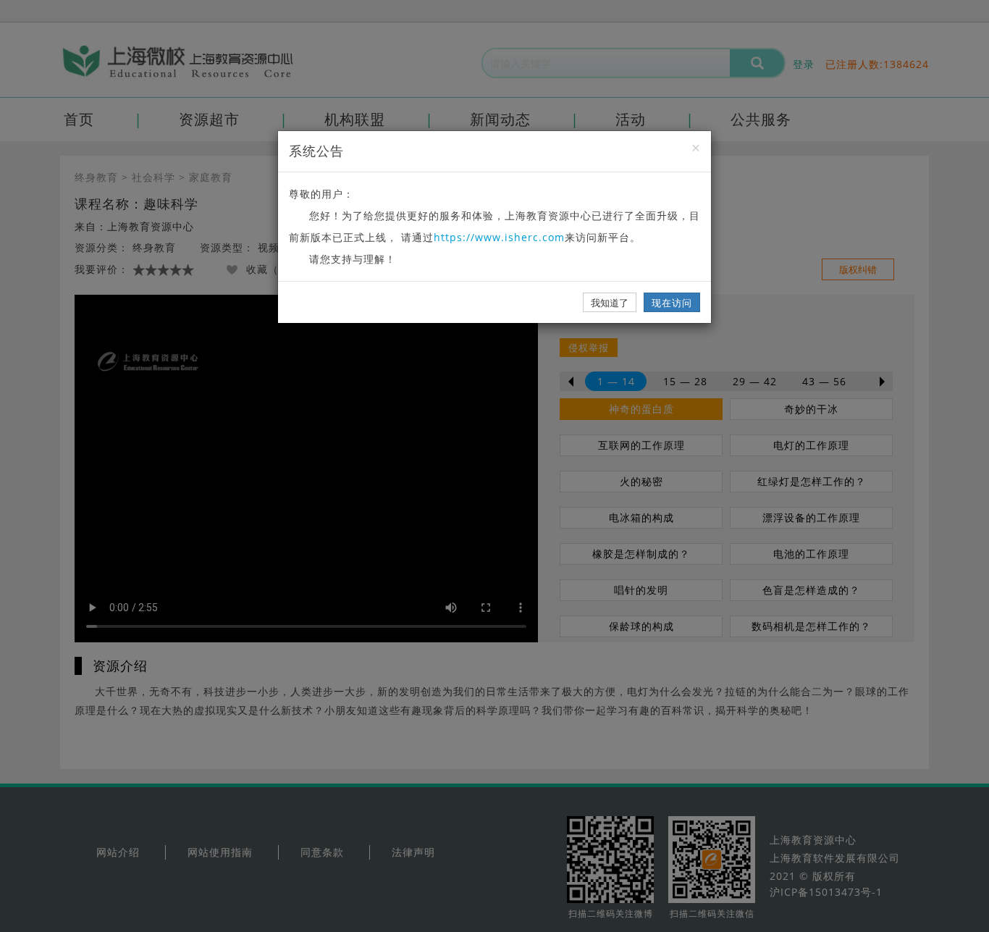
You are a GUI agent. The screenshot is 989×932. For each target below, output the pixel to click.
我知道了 (609, 302)
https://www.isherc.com (499, 237)
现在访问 (672, 302)
